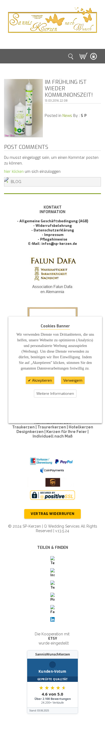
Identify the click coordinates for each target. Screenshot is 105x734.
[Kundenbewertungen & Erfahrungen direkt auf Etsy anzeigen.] (52, 682)
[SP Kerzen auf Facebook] (52, 610)
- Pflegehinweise (52, 239)
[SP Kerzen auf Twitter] (52, 585)
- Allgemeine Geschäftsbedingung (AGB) (52, 221)
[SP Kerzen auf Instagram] (52, 573)
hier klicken (14, 171)
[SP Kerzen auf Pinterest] (52, 597)
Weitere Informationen (55, 393)
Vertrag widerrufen (52, 513)
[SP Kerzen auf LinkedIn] (52, 619)
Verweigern (72, 380)
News (67, 115)
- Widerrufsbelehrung (52, 225)
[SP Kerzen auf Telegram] (52, 561)
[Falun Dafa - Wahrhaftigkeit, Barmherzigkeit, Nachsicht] (52, 276)
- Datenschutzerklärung (52, 230)
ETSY (52, 638)
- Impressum (53, 234)
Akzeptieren (41, 380)
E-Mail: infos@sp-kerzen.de (52, 243)
